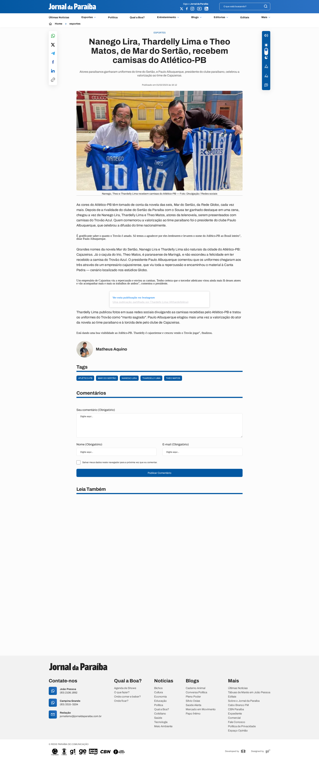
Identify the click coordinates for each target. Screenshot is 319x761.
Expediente (235, 713)
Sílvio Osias (193, 701)
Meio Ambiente (163, 726)
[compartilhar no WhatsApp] (53, 36)
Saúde (158, 718)
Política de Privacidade (242, 726)
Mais (264, 17)
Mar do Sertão (107, 378)
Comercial (234, 718)
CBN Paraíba (236, 709)
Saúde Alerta (193, 705)
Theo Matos (173, 378)
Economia (160, 696)
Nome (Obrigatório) (89, 444)
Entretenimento (166, 17)
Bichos (158, 688)
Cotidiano (160, 713)
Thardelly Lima (151, 378)
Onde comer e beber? (127, 696)
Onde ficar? (121, 701)
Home (58, 24)
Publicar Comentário (159, 473)
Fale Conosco (236, 722)
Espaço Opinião (238, 730)
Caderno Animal (195, 688)
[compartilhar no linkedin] (53, 71)
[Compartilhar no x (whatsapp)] (53, 45)
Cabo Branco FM (238, 705)
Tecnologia (160, 722)
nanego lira (129, 378)
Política (113, 17)
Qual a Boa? (137, 17)
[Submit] (265, 6)
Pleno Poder (193, 696)
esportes (74, 24)
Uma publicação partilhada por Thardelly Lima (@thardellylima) (150, 301)
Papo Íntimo (193, 713)
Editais (244, 17)
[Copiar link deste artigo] (53, 80)
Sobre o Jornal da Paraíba (244, 701)
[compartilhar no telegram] (53, 54)
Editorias (219, 17)
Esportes (87, 17)
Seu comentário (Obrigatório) (95, 409)
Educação (160, 701)
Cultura (158, 692)
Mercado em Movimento (201, 709)
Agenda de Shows (125, 688)
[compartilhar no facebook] (53, 62)
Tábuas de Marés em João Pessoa (249, 692)
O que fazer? (122, 692)
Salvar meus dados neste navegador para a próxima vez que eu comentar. (119, 462)
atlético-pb (85, 378)
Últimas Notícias (59, 17)
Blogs (195, 17)
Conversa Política (196, 692)
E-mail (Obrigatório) (175, 444)
